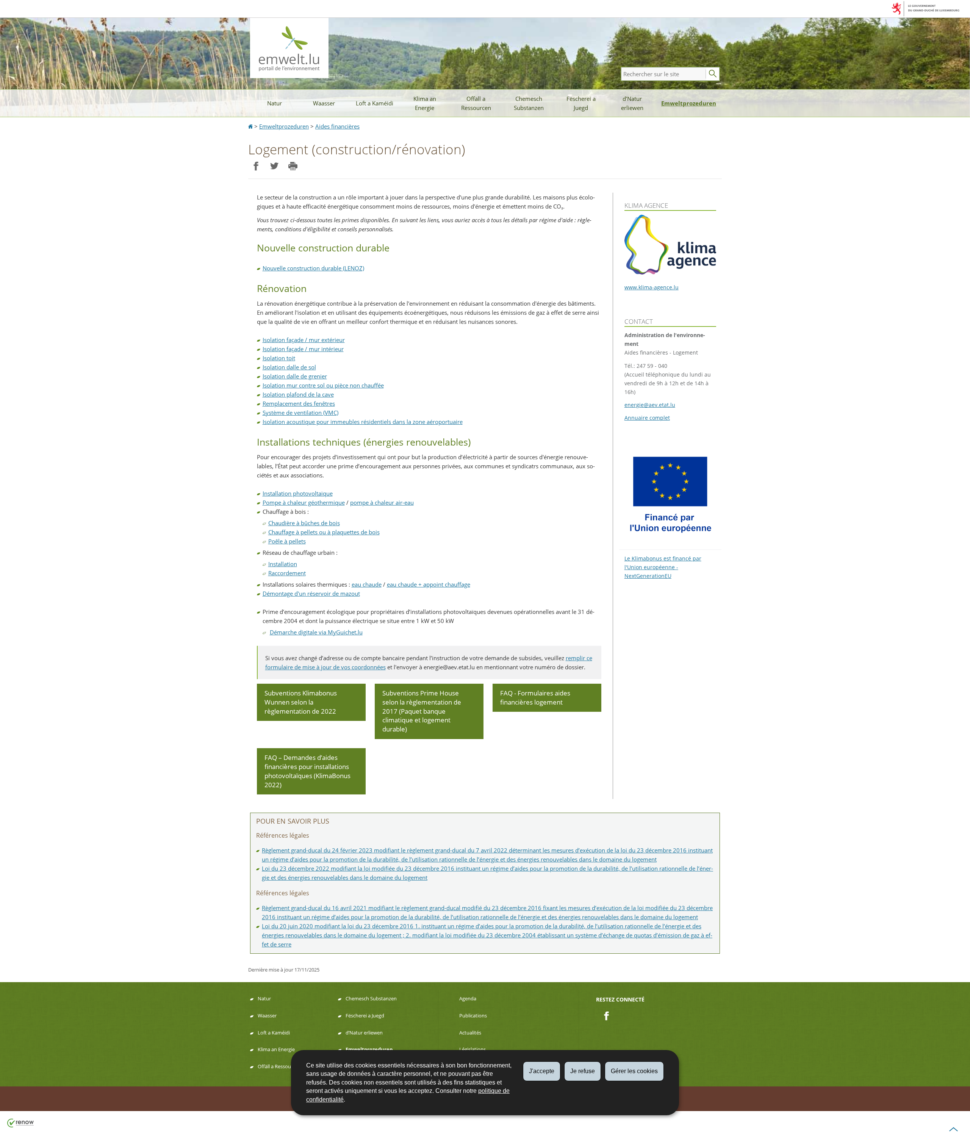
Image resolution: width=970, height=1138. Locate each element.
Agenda (467, 998)
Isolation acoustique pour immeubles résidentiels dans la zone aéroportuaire (363, 421)
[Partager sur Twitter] (274, 166)
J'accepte (541, 1071)
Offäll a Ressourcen (476, 103)
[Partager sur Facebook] (255, 166)
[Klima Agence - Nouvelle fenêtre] (670, 244)
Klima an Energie (424, 103)
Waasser (324, 103)
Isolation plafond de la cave (298, 394)
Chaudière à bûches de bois (304, 523)
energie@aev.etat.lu (649, 404)
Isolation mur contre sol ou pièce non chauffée (323, 385)
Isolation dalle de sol (289, 367)
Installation (282, 564)
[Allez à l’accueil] (251, 126)
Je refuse (582, 1071)
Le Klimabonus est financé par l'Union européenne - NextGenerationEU (662, 567)
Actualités (470, 1032)
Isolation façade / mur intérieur (303, 349)
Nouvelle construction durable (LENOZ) (313, 268)
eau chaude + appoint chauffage (428, 584)
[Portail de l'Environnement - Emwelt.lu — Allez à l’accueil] (289, 48)
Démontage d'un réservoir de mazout (311, 593)
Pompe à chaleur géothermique (304, 502)
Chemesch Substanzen (529, 103)
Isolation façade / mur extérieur (304, 340)
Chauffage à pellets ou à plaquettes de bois (324, 532)
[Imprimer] (292, 166)
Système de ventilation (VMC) (300, 412)
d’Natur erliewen (632, 103)
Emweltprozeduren (688, 103)
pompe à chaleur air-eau (382, 502)
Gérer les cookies (634, 1071)
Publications (473, 1015)
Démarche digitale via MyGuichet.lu (316, 632)
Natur (274, 103)
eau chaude (367, 584)
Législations (472, 1049)
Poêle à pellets (287, 541)
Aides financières (337, 126)
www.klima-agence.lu (651, 287)
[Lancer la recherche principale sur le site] (712, 73)
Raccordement (287, 573)
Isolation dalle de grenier (295, 376)
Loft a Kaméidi (374, 103)
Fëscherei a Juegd (581, 103)
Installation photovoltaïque (298, 493)
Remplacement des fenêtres (299, 403)
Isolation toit (279, 358)
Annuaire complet (647, 417)
